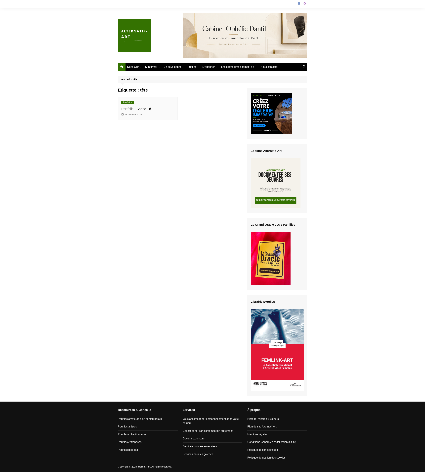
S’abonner (208, 66)
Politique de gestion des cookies (266, 457)
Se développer (172, 66)
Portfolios (127, 102)
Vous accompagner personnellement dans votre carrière (211, 421)
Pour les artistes (127, 426)
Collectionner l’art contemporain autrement (208, 430)
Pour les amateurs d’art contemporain (140, 419)
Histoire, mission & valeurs (263, 419)
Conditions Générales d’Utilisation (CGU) (271, 442)
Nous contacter (269, 66)
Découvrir (133, 66)
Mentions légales (257, 434)
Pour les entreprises (129, 442)
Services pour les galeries (198, 454)
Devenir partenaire (194, 438)
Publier (191, 66)
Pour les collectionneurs (132, 434)
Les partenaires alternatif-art (237, 66)
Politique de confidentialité (263, 449)
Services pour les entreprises (200, 446)
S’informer (151, 66)
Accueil (125, 79)
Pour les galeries (128, 449)
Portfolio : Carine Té (136, 109)
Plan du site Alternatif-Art (261, 426)
